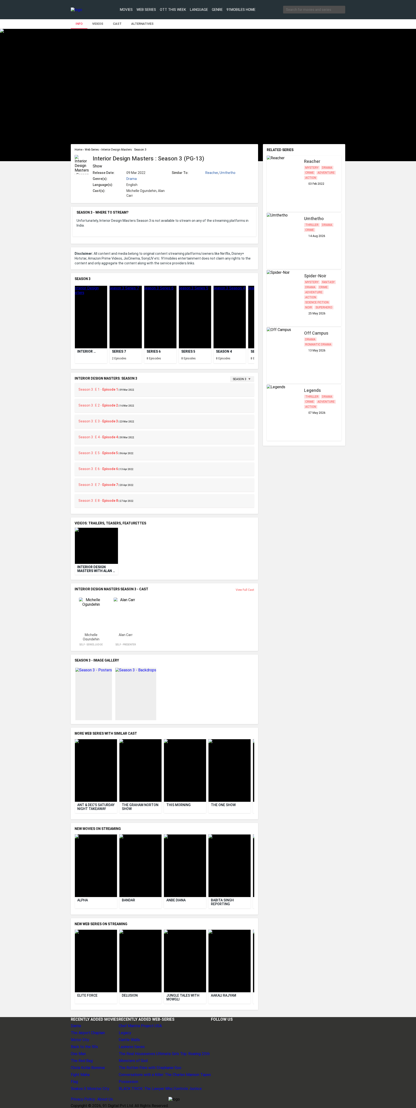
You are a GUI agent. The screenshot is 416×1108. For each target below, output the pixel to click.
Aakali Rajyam (223, 995)
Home (79, 149)
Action (310, 177)
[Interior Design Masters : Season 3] (126, 317)
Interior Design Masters (85, 351)
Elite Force (87, 995)
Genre (217, 9)
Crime (309, 172)
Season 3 (239, 379)
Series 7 (119, 351)
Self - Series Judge (91, 644)
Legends (312, 390)
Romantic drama (318, 344)
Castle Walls (129, 1040)
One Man (78, 1053)
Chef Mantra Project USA (140, 1026)
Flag (74, 1081)
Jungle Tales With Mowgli (183, 997)
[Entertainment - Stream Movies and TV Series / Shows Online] (88, 9)
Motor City (80, 1040)
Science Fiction (317, 302)
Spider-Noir (315, 275)
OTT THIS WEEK (173, 9)
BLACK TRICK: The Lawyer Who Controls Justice (160, 1088)
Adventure (326, 172)
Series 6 (154, 351)
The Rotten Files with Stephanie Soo (150, 1067)
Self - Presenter (126, 644)
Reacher (211, 173)
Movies (126, 9)
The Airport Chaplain (88, 1033)
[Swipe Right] (253, 313)
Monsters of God (133, 1060)
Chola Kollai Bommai (88, 1067)
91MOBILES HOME (241, 9)
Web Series (146, 9)
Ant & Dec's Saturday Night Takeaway (96, 807)
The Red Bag (82, 1060)
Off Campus (316, 333)
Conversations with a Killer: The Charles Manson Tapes (165, 1074)
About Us (105, 1099)
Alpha (82, 900)
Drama (131, 179)
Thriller (311, 225)
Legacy (125, 1033)
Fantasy (328, 282)
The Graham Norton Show (140, 807)
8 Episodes (154, 358)
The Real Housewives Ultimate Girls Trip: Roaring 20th (164, 1053)
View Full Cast (245, 590)
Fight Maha (80, 1074)
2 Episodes (119, 358)
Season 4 (224, 351)
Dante (76, 1026)
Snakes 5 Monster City (90, 1088)
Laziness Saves (132, 1046)
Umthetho (227, 173)
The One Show (223, 805)
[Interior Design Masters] (91, 317)
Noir (308, 307)
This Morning (178, 805)
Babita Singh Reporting (222, 902)
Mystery (311, 167)
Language (199, 9)
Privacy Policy (83, 1099)
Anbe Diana (176, 900)
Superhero (324, 307)
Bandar (128, 900)
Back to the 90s (84, 1046)
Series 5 (188, 351)
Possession (128, 1081)
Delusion (130, 995)
